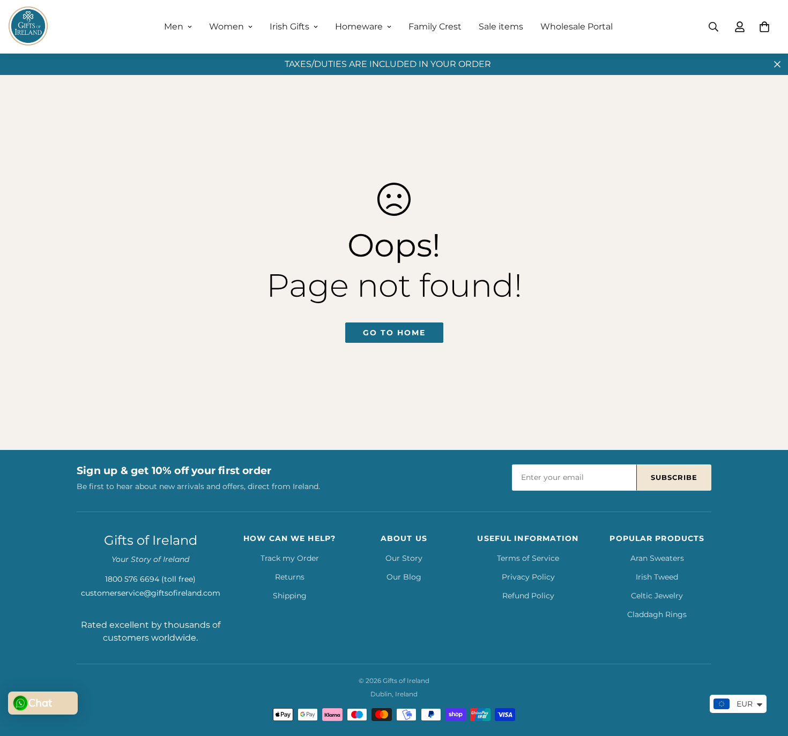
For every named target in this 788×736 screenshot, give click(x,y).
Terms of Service (528, 558)
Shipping (290, 595)
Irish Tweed (657, 577)
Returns (289, 577)
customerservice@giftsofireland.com (150, 593)
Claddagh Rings (657, 614)
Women (226, 26)
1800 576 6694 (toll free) (150, 579)
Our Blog (403, 577)
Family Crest (435, 26)
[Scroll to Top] (767, 677)
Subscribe (674, 477)
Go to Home (394, 332)
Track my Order (290, 558)
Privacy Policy (528, 577)
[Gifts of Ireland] (28, 27)
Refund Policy (528, 595)
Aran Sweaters (657, 558)
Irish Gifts (289, 26)
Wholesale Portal (576, 26)
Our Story (403, 558)
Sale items (501, 26)
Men (173, 26)
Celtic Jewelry (657, 595)
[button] (764, 26)
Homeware (359, 26)
